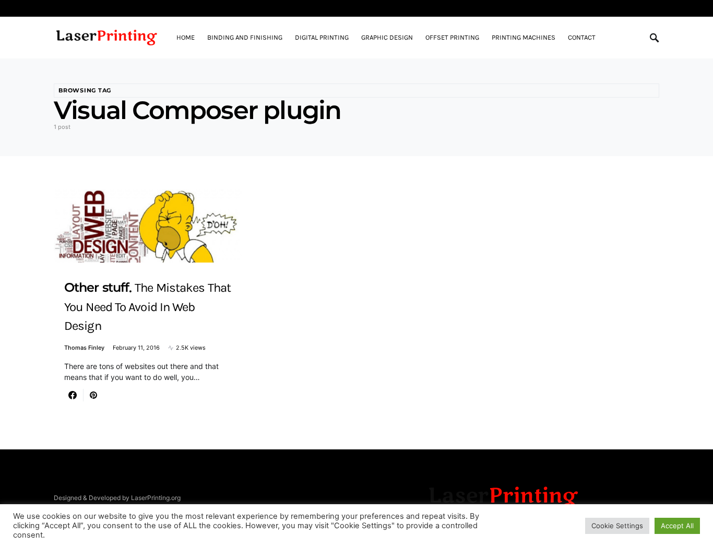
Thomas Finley (84, 347)
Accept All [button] (677, 525)
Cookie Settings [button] (617, 525)
